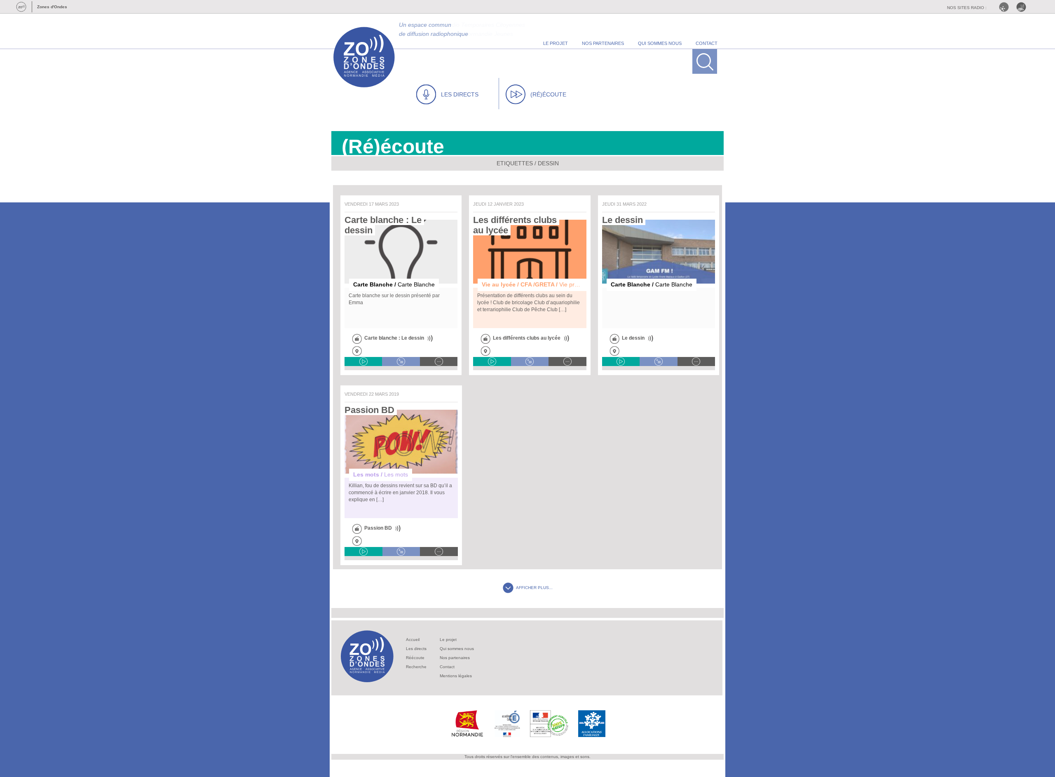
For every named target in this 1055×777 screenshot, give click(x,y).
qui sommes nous (660, 43)
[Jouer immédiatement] (363, 361)
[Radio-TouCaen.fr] (1023, 7)
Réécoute (415, 657)
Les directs (416, 648)
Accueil (413, 639)
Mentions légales (456, 676)
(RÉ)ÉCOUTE (548, 94)
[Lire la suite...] (438, 361)
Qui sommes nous (457, 648)
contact (706, 43)
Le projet (448, 639)
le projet (555, 43)
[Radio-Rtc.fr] (1006, 7)
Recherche (416, 666)
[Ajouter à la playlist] (401, 361)
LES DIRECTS (459, 94)
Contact (447, 666)
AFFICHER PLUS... (534, 587)
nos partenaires (603, 43)
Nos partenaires (455, 657)
